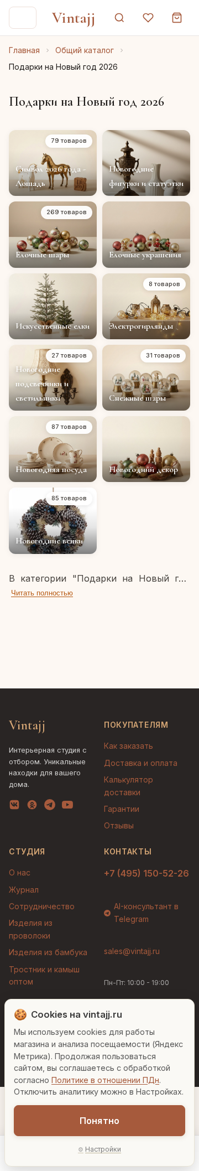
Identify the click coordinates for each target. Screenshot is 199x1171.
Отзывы (119, 825)
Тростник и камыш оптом (44, 975)
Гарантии (121, 809)
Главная (24, 50)
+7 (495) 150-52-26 (146, 873)
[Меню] (22, 18)
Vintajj (74, 17)
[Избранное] (148, 18)
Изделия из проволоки (31, 929)
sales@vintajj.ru (132, 951)
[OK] (32, 807)
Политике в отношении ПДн (105, 1080)
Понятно (99, 1120)
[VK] (14, 807)
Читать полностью (42, 593)
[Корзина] (177, 18)
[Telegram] (49, 807)
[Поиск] (119, 18)
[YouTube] (67, 807)
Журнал (24, 889)
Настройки (103, 1149)
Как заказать (128, 745)
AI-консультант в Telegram (146, 912)
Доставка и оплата (140, 763)
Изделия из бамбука (48, 952)
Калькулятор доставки (128, 785)
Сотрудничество (42, 906)
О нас (19, 872)
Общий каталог (84, 50)
